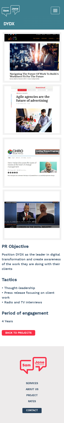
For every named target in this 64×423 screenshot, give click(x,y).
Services (32, 383)
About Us (32, 389)
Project (32, 395)
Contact (32, 410)
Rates (32, 401)
